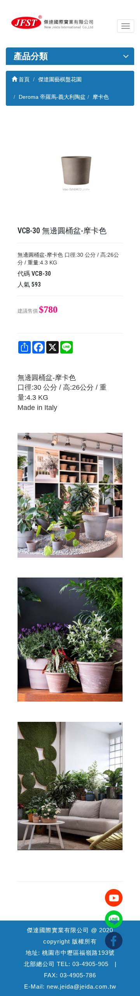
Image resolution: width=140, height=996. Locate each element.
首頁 (23, 79)
